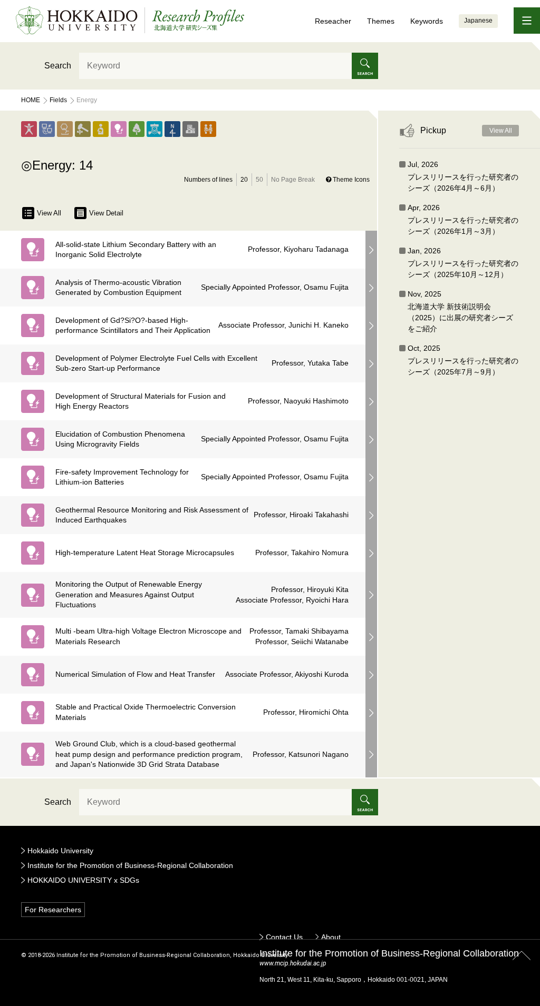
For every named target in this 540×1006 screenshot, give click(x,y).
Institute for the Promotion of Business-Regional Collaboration (130, 865)
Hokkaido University (60, 850)
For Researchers (53, 909)
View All (49, 213)
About (331, 937)
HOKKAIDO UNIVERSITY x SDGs (83, 880)
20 (244, 179)
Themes (380, 21)
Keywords (426, 21)
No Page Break (293, 179)
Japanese (478, 20)
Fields (58, 100)
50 (259, 179)
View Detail (106, 213)
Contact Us (284, 937)
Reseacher (333, 21)
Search (57, 65)
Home (30, 100)
